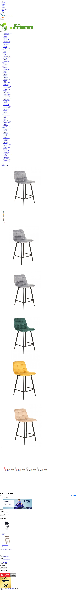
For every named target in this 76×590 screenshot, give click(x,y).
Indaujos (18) (5, 36)
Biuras (3, 66)
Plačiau (3, 534)
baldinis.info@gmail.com (6, 556)
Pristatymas (3, 1)
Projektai (3, 10)
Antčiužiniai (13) (5, 45)
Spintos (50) (5, 130)
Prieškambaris (3, 62)
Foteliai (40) (5, 40)
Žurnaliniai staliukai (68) (6, 96)
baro (9, 549)
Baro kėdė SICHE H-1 (5, 530)
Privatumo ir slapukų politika (10, 588)
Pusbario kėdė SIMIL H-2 (5, 165)
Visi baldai (3, 73)
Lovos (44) (4, 83)
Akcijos (3, 5)
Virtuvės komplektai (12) (6, 115)
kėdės (10, 549)
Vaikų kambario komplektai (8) (7, 57)
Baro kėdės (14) (5, 75)
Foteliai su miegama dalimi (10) (7, 41)
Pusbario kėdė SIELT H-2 (5, 545)
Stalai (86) (4, 51)
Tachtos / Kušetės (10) (6, 44)
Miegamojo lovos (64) (6, 43)
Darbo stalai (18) (5, 59)
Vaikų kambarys (4, 53)
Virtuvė (3, 49)
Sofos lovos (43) (5, 120)
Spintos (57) (5, 90)
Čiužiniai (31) (5, 110)
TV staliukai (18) (5, 35)
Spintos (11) (4, 68)
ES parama (3, 4)
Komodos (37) (5, 58)
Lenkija (3, 164)
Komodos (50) (5, 37)
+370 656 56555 (5, 562)
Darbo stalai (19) (5, 143)
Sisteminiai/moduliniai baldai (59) (7, 88)
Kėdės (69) (4, 52)
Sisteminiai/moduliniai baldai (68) (7, 33)
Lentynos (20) (5, 148)
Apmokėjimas (3, 2)
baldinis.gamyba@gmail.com (6, 559)
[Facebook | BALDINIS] (3, 589)
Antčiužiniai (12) (5, 74)
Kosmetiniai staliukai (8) (6, 82)
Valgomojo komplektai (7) (6, 50)
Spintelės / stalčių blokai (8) (6, 69)
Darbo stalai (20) (5, 67)
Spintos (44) (5, 46)
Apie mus (3, 7)
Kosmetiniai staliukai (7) (6, 48)
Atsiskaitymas (2, 13)
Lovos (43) (4, 54)
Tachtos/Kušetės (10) (6, 158)
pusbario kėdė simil (4, 549)
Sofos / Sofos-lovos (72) (6, 89)
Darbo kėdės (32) (5, 77)
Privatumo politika (4, 9)
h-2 (7, 549)
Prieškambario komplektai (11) (7, 86)
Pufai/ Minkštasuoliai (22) (6, 42)
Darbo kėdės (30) (5, 125)
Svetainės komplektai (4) (6, 34)
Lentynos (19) (5, 72)
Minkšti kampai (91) (6, 39)
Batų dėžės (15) (5, 64)
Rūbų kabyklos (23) (5, 63)
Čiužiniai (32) (5, 76)
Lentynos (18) (5, 38)
